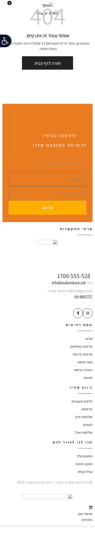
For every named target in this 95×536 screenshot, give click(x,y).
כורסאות (87, 409)
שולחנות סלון (84, 416)
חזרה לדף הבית (47, 63)
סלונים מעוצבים (82, 401)
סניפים (88, 377)
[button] (6, 41)
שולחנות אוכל (84, 432)
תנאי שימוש (85, 362)
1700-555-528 (73, 276)
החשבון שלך (84, 456)
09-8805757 (83, 296)
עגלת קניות (85, 471)
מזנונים (88, 424)
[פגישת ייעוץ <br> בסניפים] (91, 507)
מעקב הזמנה (84, 463)
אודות (89, 338)
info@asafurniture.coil (69, 282)
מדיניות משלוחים (81, 346)
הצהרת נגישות (83, 369)
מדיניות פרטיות (83, 354)
